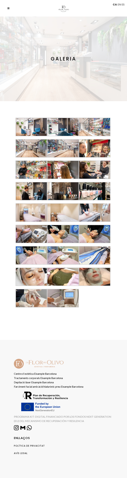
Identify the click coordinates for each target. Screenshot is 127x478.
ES (123, 4)
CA (115, 4)
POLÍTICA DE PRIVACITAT (29, 445)
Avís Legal (21, 453)
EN (119, 4)
